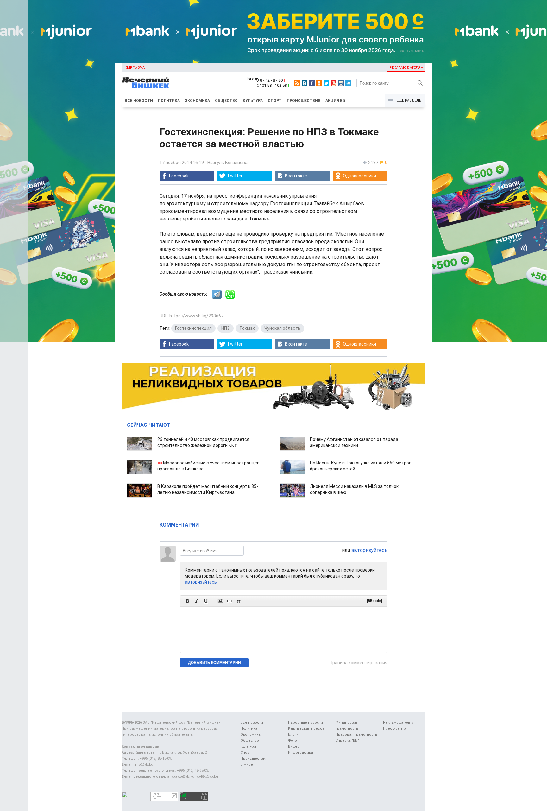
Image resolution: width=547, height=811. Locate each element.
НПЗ (225, 328)
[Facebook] (312, 83)
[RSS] (297, 83)
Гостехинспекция (193, 328)
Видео (293, 746)
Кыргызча (135, 68)
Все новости (139, 101)
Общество (226, 101)
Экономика (197, 101)
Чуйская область (282, 328)
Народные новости (305, 722)
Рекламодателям (406, 68)
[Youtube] (333, 83)
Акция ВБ (335, 101)
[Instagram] (341, 83)
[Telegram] (348, 83)
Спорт (275, 101)
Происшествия (303, 101)
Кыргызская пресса (306, 728)
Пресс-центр (394, 728)
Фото (292, 740)
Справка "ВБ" (347, 740)
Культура (253, 101)
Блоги (293, 734)
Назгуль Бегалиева (227, 162)
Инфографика (300, 752)
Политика (169, 101)
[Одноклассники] (319, 83)
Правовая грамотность (356, 734)
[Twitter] (326, 83)
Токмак (247, 328)
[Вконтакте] (304, 83)
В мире (247, 765)
